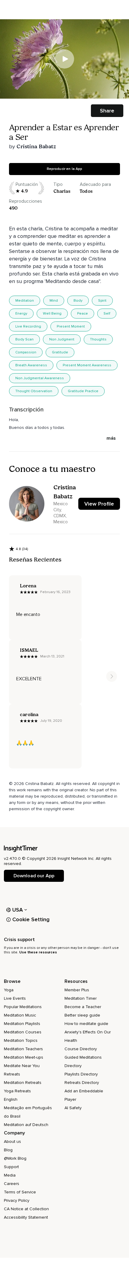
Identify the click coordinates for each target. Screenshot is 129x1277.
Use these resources (38, 952)
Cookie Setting (31, 919)
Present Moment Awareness (87, 365)
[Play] (64, 59)
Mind (54, 300)
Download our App (34, 876)
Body (78, 300)
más (111, 438)
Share (107, 110)
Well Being (52, 313)
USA (17, 909)
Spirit (102, 300)
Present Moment (71, 326)
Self (107, 313)
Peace (82, 313)
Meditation (24, 300)
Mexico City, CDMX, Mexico (60, 513)
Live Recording (28, 326)
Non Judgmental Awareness (39, 378)
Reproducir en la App (64, 169)
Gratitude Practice (83, 391)
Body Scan (24, 339)
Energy (21, 313)
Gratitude (60, 352)
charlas (61, 191)
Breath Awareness (31, 365)
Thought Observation (33, 391)
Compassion (25, 352)
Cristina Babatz (36, 146)
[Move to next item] (111, 676)
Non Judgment (61, 339)
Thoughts (98, 339)
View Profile (99, 503)
